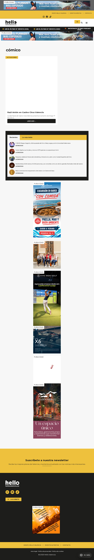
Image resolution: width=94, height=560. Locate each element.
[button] (81, 22)
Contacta (88, 13)
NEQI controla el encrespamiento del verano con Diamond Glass (34, 170)
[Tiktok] (50, 17)
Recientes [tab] (14, 137)
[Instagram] (44, 17)
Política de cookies (58, 551)
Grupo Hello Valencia (59, 13)
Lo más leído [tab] (27, 137)
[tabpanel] (47, 158)
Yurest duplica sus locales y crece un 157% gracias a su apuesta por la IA (36, 150)
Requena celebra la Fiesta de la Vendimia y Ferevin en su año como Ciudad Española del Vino (43, 157)
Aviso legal (33, 551)
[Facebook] (47, 17)
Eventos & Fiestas (75, 13)
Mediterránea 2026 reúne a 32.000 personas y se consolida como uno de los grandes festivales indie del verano (49, 164)
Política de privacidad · (45, 551)
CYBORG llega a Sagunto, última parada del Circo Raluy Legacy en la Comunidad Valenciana (42, 143)
